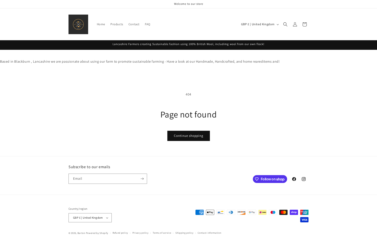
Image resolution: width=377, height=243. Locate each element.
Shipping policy (184, 232)
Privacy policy (140, 232)
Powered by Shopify (97, 233)
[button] (285, 24)
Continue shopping (188, 136)
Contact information (209, 232)
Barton (81, 233)
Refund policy (120, 232)
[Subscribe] (142, 179)
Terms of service (162, 232)
